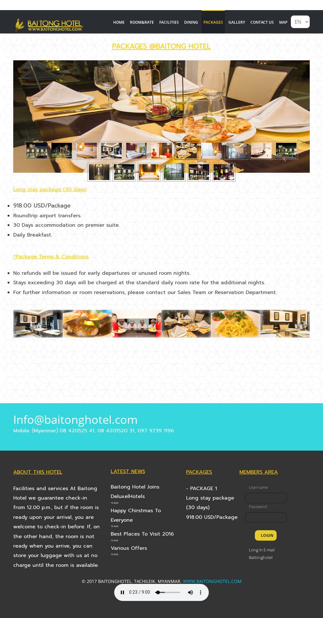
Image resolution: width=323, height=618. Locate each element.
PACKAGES (213, 22)
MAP (283, 22)
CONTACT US (262, 22)
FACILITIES (169, 22)
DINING (191, 22)
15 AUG (114, 502)
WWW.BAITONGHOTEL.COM (212, 581)
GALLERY (236, 22)
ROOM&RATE (142, 22)
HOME (119, 22)
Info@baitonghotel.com (75, 419)
